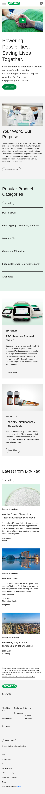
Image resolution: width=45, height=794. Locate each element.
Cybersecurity (7, 768)
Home (4, 755)
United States (9, 741)
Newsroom (18, 713)
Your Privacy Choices (9, 786)
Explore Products (10, 170)
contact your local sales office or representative (18, 677)
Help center (6, 726)
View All (8, 203)
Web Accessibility (8, 773)
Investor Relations (28, 717)
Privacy (4, 782)
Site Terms (6, 764)
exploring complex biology (12, 148)
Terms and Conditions (9, 777)
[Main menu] (4, 3)
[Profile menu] (34, 3)
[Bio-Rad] (9, 686)
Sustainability (19, 708)
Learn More (8, 87)
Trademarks (6, 759)
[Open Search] (29, 3)
